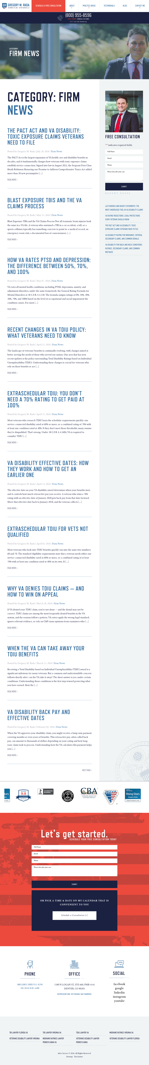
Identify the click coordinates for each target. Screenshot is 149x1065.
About (71, 5)
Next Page (86, 770)
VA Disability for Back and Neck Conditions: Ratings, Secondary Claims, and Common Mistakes (123, 248)
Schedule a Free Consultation (48, 5)
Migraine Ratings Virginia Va (121, 1032)
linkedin (124, 992)
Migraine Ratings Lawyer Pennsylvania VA (53, 1040)
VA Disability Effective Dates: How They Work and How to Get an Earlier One (48, 468)
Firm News (56, 152)
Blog (125, 5)
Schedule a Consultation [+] (74, 915)
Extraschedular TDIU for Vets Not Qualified (47, 531)
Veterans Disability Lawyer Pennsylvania (87, 1040)
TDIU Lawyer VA (82, 1032)
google (123, 988)
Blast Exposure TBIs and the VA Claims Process (44, 203)
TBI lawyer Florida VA (18, 1032)
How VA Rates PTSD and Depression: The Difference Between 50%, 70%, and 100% (49, 265)
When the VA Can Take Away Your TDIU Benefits (46, 651)
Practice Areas (89, 5)
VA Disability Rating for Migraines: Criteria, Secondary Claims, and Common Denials (123, 237)
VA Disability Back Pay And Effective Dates (38, 714)
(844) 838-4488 (30, 988)
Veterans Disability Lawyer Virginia (24, 1038)
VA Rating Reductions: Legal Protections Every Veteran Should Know (122, 217)
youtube (124, 1001)
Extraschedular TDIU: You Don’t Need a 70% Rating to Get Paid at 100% (46, 399)
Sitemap (69, 1057)
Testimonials (109, 5)
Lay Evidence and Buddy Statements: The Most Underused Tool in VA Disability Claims (124, 208)
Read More (11, 179)
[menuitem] (48, 6)
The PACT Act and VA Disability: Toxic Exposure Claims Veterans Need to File (45, 136)
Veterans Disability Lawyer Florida (125, 1038)
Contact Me (140, 5)
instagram (125, 996)
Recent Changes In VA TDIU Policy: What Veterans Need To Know (46, 332)
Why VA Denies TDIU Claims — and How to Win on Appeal (45, 591)
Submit (124, 186)
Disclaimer (78, 1057)
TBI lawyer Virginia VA (52, 1032)
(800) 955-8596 (30, 984)
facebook (125, 984)
